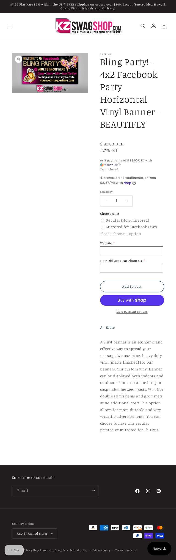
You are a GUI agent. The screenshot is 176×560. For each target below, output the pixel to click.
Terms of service (125, 550)
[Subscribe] (93, 490)
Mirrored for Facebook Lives (131, 227)
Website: (106, 243)
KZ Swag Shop (30, 550)
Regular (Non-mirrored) (127, 220)
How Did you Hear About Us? (121, 261)
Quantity (106, 191)
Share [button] (110, 327)
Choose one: (109, 213)
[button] (10, 26)
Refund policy (79, 550)
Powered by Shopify (52, 550)
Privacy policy (101, 550)
